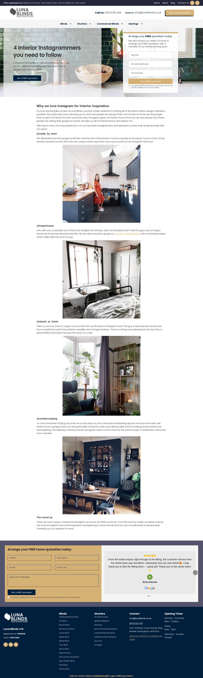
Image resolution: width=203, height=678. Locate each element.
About (165, 3)
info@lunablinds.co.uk (143, 12)
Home (157, 3)
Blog (173, 3)
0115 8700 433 (108, 12)
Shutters (82, 23)
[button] (66, 24)
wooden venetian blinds (127, 233)
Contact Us (183, 3)
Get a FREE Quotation (180, 12)
